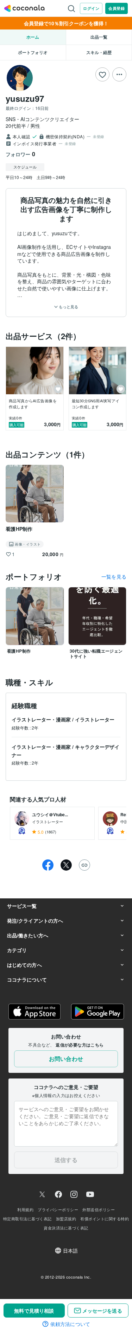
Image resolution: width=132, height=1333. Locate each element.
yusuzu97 (25, 98)
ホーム (32, 37)
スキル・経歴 (99, 52)
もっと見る (68, 306)
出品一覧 (98, 37)
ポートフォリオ (33, 52)
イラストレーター (94, 719)
